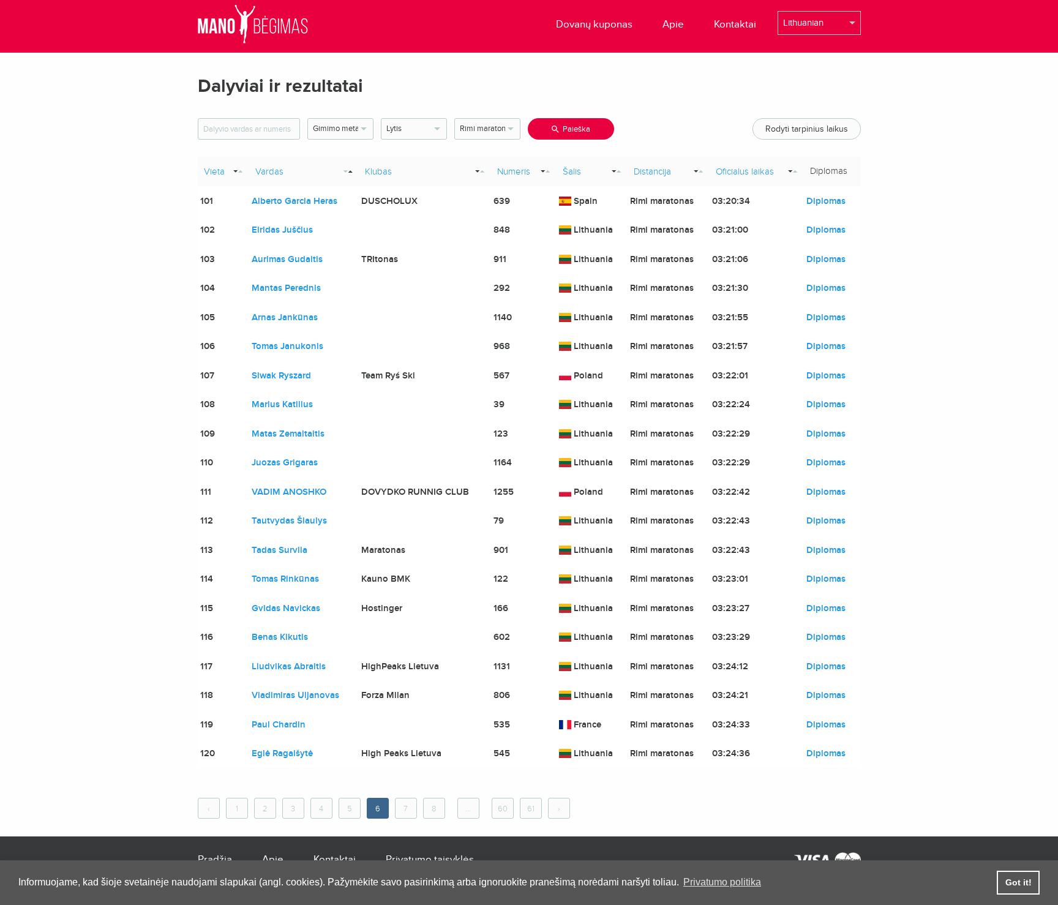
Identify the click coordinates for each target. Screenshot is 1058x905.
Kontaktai (735, 24)
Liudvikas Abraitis (289, 666)
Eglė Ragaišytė (282, 753)
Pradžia (215, 859)
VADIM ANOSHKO (289, 491)
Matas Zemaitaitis (288, 433)
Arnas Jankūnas (285, 317)
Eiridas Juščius (282, 229)
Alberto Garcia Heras (294, 200)
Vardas (269, 171)
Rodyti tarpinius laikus (806, 129)
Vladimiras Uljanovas (295, 694)
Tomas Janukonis (287, 345)
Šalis (572, 171)
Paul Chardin (279, 724)
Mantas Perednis (286, 287)
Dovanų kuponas (594, 24)
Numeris (513, 171)
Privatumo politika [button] (722, 882)
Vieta (214, 171)
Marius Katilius (282, 404)
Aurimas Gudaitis (287, 259)
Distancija (652, 171)
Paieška (576, 129)
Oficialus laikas (745, 171)
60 (503, 809)
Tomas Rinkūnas (285, 578)
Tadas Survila (279, 549)
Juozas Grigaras (285, 462)
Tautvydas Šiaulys (289, 520)
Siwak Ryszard (281, 375)
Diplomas (826, 200)
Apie (673, 24)
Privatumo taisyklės (430, 859)
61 (531, 809)
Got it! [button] (1018, 882)
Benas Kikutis (280, 636)
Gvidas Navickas (286, 608)
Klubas (378, 171)
